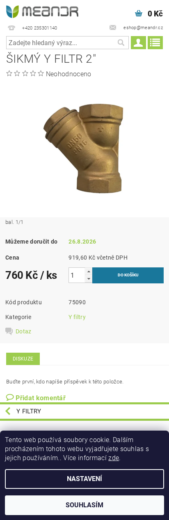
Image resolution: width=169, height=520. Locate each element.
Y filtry (77, 317)
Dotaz (24, 331)
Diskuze (23, 359)
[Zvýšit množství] (88, 271)
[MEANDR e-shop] (42, 10)
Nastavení (84, 479)
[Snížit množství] (88, 279)
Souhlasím (84, 505)
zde (113, 458)
